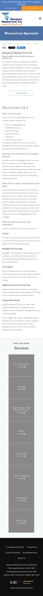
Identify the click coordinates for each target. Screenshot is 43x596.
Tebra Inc (21, 547)
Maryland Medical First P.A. (10, 44)
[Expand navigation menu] (40, 19)
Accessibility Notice (30, 553)
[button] (21, 93)
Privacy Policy (32, 547)
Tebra (31, 588)
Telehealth (17, 2)
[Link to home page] (15, 18)
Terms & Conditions (13, 553)
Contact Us (21, 558)
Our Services (26, 44)
